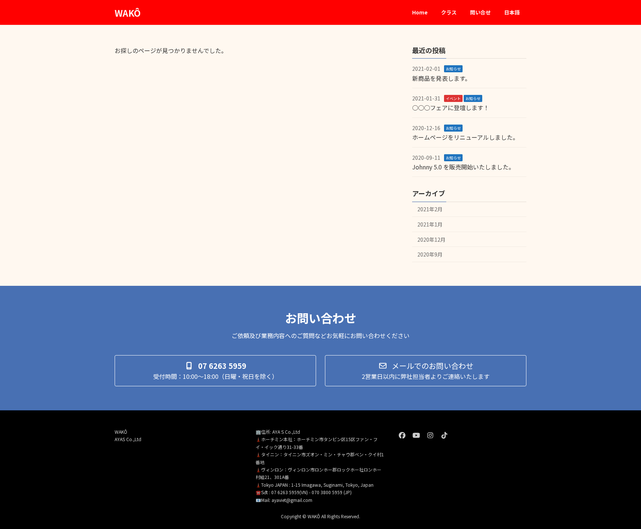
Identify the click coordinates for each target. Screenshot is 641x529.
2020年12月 (431, 239)
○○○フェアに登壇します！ (450, 107)
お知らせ (453, 69)
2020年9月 (430, 254)
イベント (453, 98)
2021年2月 (430, 209)
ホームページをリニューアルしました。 (465, 137)
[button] (215, 370)
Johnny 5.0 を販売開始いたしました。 (463, 166)
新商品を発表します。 (441, 78)
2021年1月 (430, 224)
